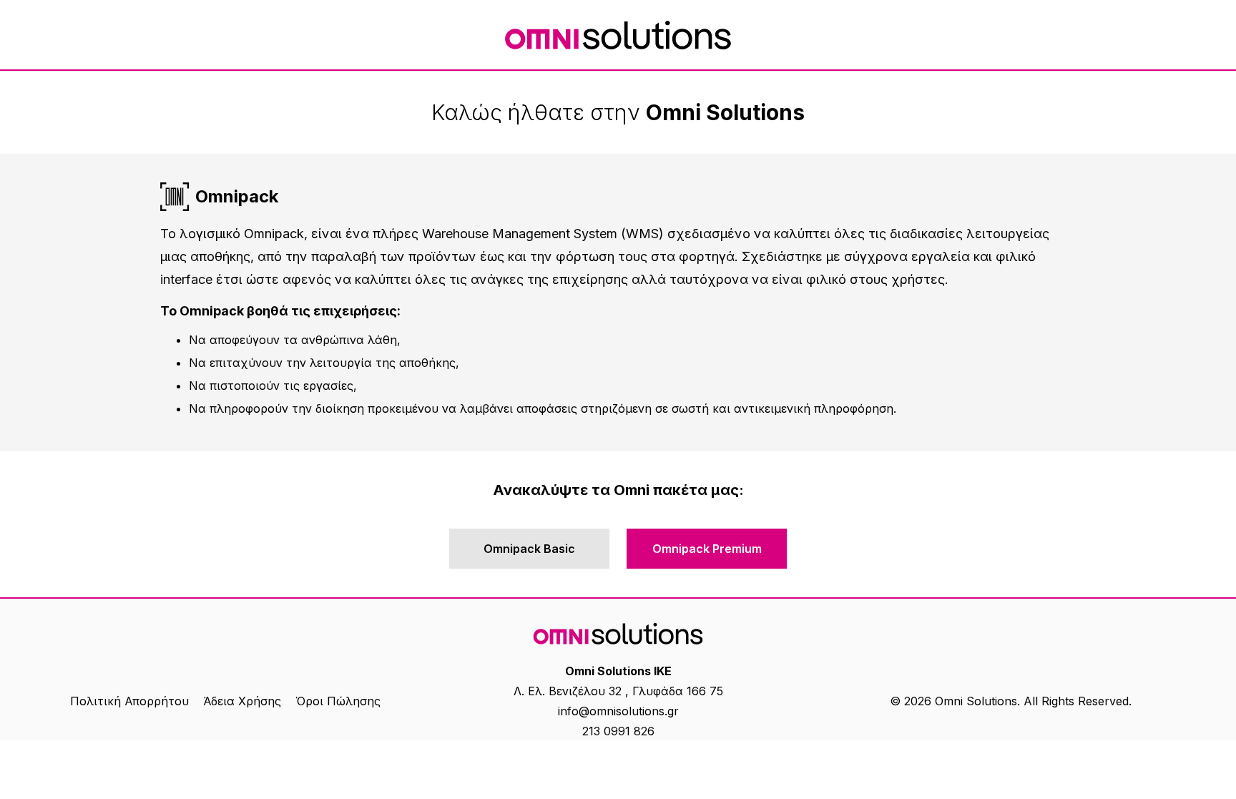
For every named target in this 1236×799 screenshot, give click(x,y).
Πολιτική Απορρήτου (129, 701)
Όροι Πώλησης (338, 701)
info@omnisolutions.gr (618, 711)
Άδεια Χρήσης (242, 701)
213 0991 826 (618, 731)
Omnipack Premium (707, 548)
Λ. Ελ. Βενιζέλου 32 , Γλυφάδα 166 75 (618, 691)
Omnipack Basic (529, 548)
